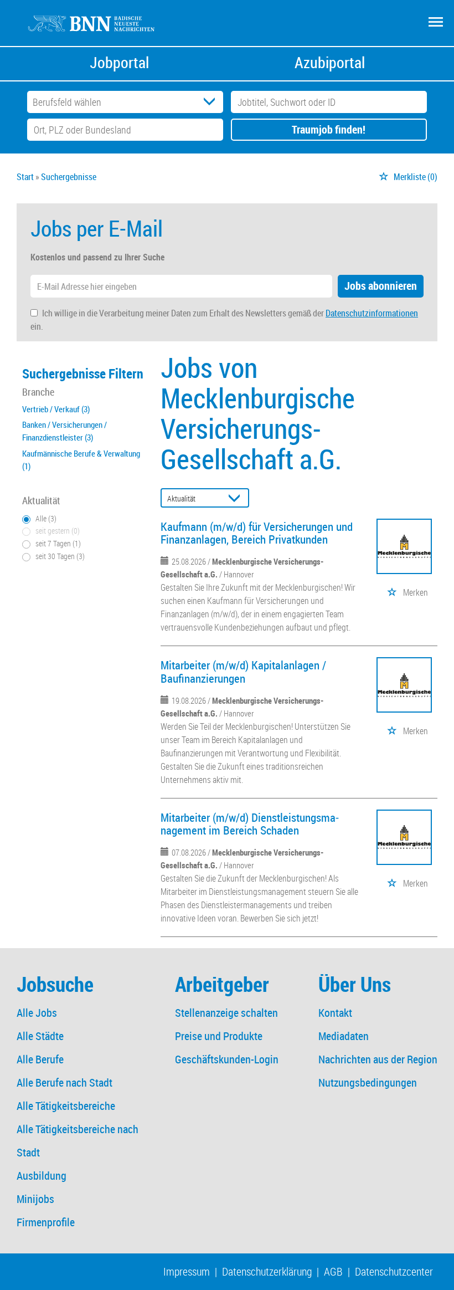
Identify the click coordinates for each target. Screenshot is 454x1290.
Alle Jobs (37, 1012)
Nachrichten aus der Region (377, 1059)
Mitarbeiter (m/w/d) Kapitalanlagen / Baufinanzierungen (243, 671)
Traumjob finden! (328, 129)
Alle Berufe (40, 1059)
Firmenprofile (46, 1222)
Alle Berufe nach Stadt (64, 1082)
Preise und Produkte (218, 1035)
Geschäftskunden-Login (226, 1059)
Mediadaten (343, 1035)
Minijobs (35, 1198)
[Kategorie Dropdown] (212, 102)
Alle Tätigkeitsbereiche (66, 1105)
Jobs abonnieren (380, 285)
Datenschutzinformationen (372, 313)
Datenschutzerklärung (267, 1271)
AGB (333, 1271)
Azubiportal (330, 62)
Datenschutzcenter (394, 1271)
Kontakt (335, 1012)
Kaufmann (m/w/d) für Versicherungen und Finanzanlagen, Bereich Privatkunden (257, 533)
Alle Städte (40, 1035)
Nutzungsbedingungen (367, 1082)
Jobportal (119, 62)
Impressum (186, 1271)
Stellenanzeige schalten (226, 1012)
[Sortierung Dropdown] (237, 498)
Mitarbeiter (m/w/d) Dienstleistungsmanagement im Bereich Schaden (250, 824)
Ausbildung (41, 1175)
